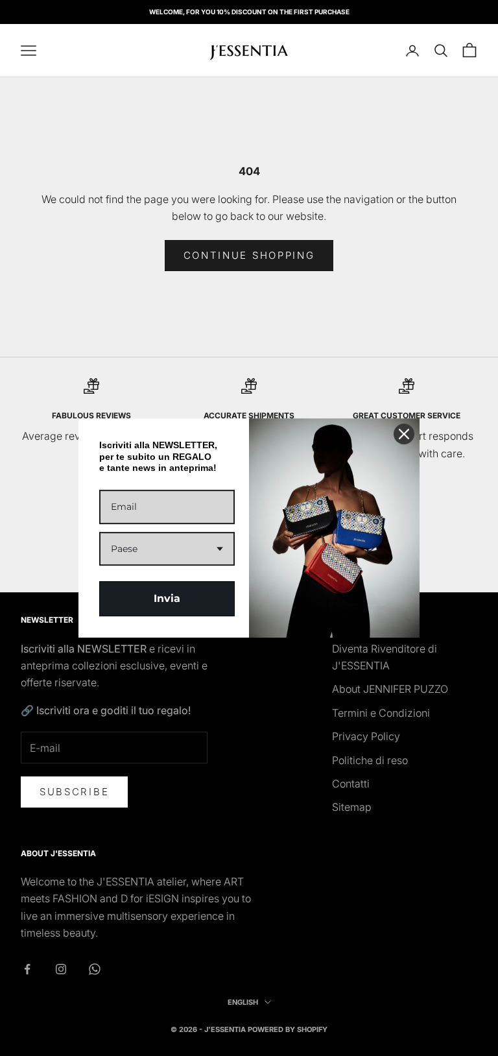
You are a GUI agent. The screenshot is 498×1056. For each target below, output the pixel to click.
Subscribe (74, 792)
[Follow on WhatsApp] (94, 969)
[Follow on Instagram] (60, 969)
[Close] (404, 434)
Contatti (351, 783)
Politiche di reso (370, 760)
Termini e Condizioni (381, 712)
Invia (167, 598)
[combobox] (167, 549)
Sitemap (352, 806)
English (243, 1002)
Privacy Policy (366, 736)
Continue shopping (249, 255)
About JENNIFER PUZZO (390, 688)
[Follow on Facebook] (27, 969)
